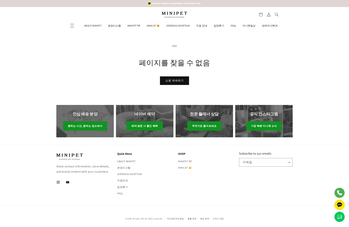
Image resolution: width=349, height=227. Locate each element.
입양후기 (219, 25)
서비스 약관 (218, 218)
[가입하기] (289, 162)
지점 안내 (201, 25)
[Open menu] (72, 26)
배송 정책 (204, 218)
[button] (261, 15)
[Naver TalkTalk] (339, 217)
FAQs (233, 25)
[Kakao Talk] (339, 205)
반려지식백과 (270, 25)
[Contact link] (339, 193)
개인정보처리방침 (175, 218)
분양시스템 (114, 25)
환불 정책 (192, 218)
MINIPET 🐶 (133, 25)
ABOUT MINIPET (92, 25)
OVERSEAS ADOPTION (178, 25)
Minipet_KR (138, 218)
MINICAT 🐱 (153, 25)
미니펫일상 (249, 25)
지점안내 (122, 180)
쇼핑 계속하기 (174, 80)
